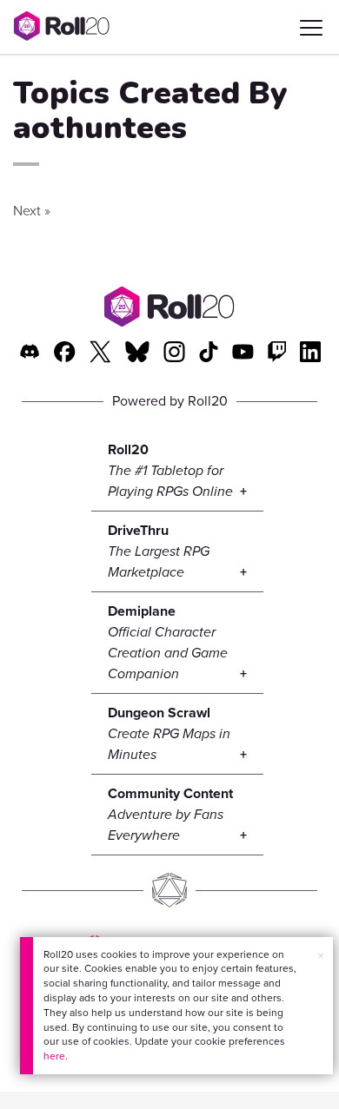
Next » (31, 211)
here (54, 1056)
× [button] (320, 956)
